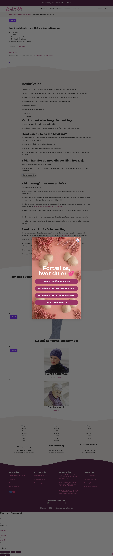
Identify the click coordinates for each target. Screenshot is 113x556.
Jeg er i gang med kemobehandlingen (56, 288)
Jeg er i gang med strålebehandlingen (56, 295)
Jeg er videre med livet (56, 302)
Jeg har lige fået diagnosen (56, 281)
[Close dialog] (77, 240)
